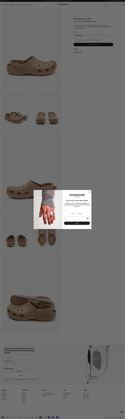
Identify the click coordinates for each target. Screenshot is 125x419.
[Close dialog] (89, 192)
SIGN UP (77, 223)
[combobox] (75, 218)
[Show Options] (87, 218)
